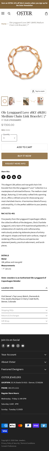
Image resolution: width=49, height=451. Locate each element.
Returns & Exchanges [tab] (10, 315)
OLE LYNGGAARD (12, 120)
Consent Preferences (8, 446)
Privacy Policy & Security (10, 443)
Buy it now (24, 155)
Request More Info (15, 163)
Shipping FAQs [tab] (7, 310)
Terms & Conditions (28, 443)
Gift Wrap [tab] (5, 321)
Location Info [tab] (7, 287)
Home (3, 24)
